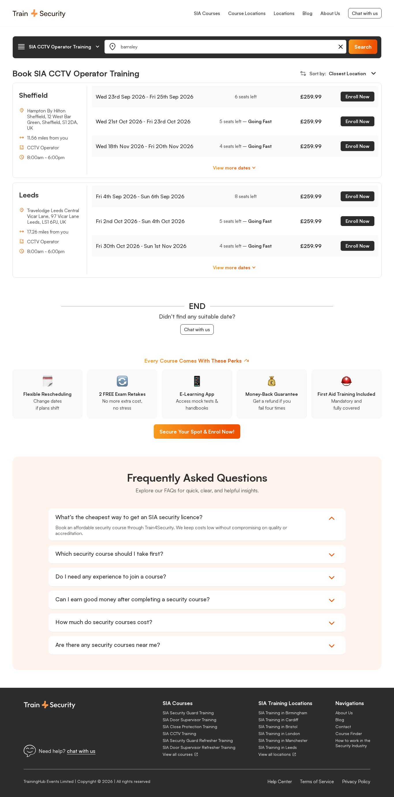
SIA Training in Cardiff (278, 719)
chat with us (81, 751)
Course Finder (348, 733)
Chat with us (365, 13)
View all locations (274, 754)
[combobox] (59, 46)
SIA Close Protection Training (190, 726)
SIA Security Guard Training (188, 712)
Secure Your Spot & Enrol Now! (197, 431)
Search (363, 47)
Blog (339, 719)
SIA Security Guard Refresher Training (198, 740)
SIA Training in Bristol (277, 726)
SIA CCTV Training (179, 733)
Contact (343, 726)
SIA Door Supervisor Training (189, 719)
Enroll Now (357, 96)
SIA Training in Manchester (282, 740)
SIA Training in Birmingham (282, 712)
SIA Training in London (279, 733)
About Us (344, 712)
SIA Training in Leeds (277, 747)
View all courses (178, 754)
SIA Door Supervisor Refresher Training (199, 747)
